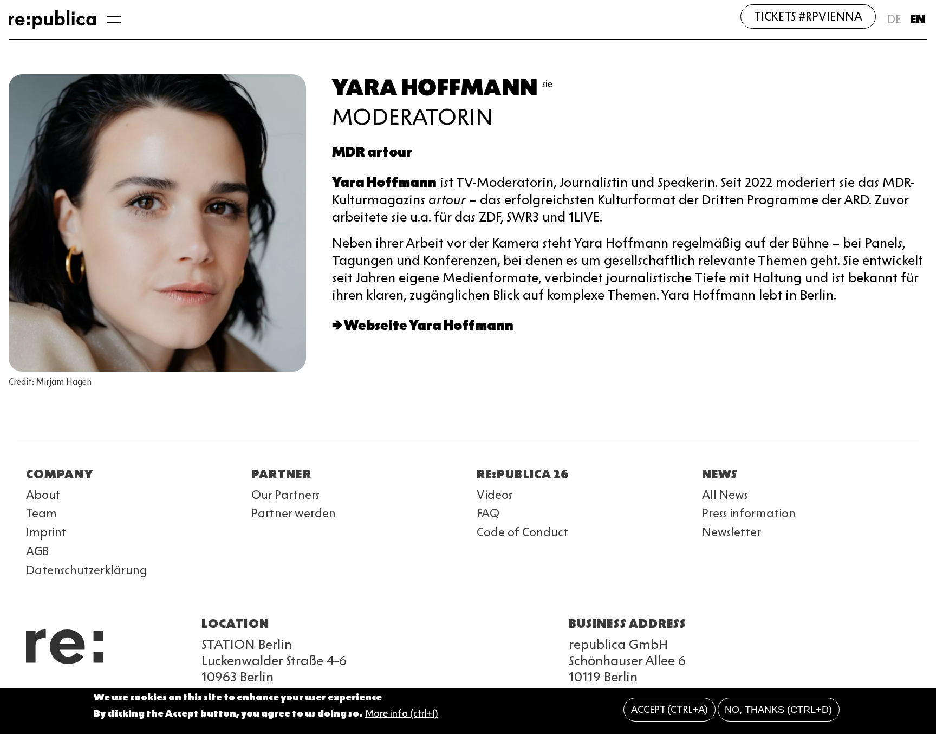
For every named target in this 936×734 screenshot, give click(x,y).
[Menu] (113, 19)
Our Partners (285, 495)
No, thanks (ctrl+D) (778, 709)
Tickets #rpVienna (808, 16)
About (43, 495)
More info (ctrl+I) (401, 714)
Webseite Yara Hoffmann (429, 325)
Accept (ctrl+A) (669, 710)
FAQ (488, 513)
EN (917, 19)
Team (41, 513)
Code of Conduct (522, 532)
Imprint (46, 532)
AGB (37, 551)
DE (894, 19)
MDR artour (372, 152)
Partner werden (293, 513)
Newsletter (731, 532)
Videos (494, 495)
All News (725, 495)
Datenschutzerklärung (86, 570)
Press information (749, 513)
